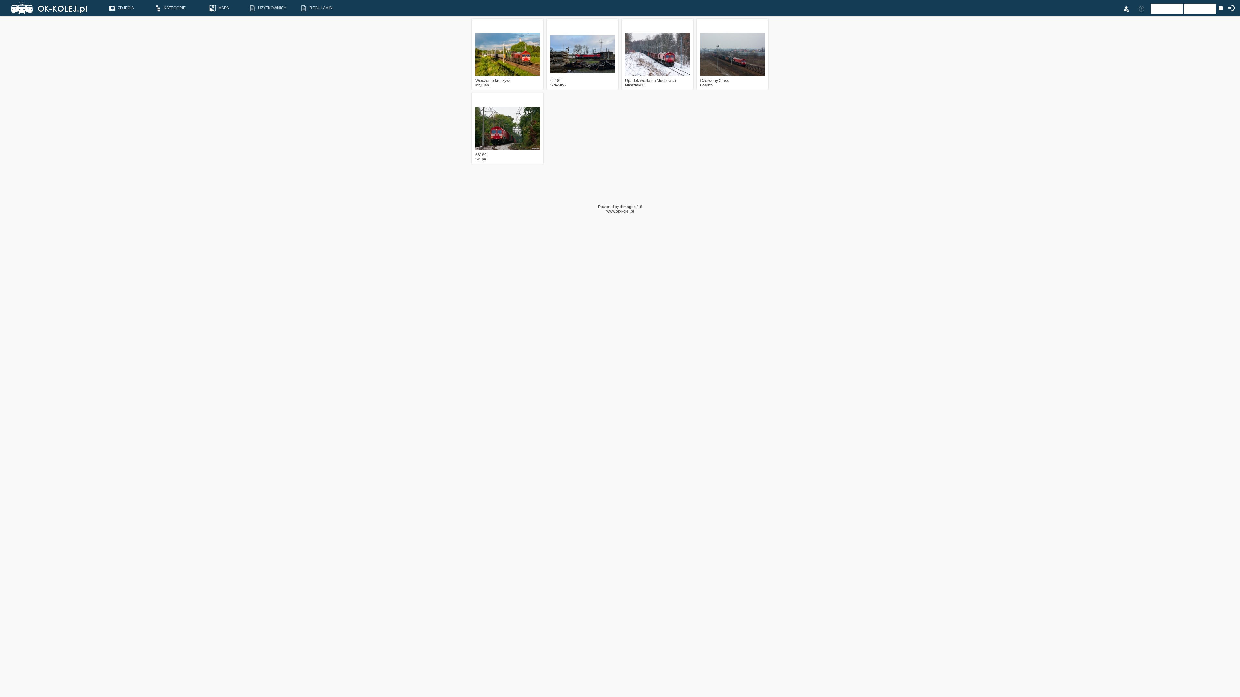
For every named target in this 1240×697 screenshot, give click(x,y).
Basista (706, 85)
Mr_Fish (482, 85)
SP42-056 (558, 85)
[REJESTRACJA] (1126, 8)
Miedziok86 (634, 85)
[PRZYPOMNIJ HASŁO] (1141, 8)
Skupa (480, 159)
